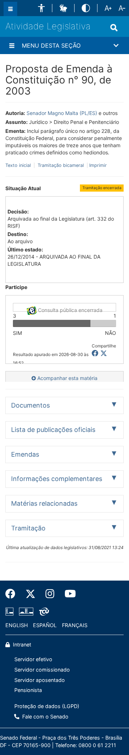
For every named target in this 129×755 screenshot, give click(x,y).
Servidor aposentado (39, 680)
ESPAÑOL (45, 625)
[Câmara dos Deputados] (10, 611)
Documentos (30, 405)
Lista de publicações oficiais (53, 429)
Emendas (25, 454)
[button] (41, 8)
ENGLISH (16, 625)
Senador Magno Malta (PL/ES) (62, 113)
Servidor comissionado (42, 670)
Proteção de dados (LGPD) (46, 706)
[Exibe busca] (114, 27)
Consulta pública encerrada (69, 309)
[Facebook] (12, 593)
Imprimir (98, 165)
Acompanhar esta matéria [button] (66, 378)
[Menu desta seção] (12, 45)
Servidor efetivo (33, 659)
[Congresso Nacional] (26, 611)
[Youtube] (67, 593)
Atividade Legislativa (48, 26)
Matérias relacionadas (44, 503)
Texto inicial (18, 165)
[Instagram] (49, 593)
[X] (103, 353)
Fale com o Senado (44, 716)
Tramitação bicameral (60, 165)
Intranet (21, 644)
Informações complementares (56, 478)
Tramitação (28, 528)
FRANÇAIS (74, 625)
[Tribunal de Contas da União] (43, 611)
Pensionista (28, 690)
